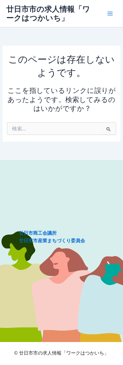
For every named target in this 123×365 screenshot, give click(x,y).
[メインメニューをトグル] (110, 13)
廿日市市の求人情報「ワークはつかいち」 (48, 13)
